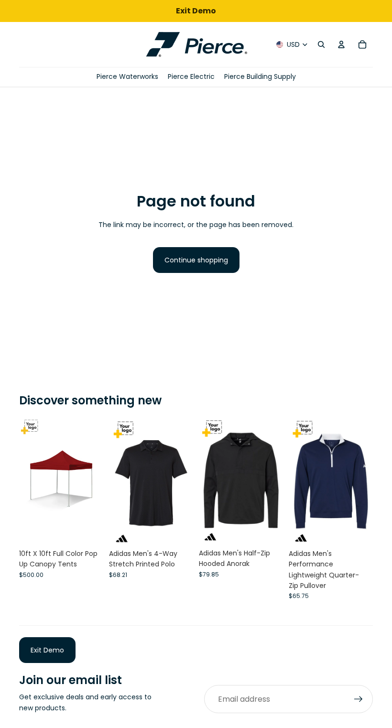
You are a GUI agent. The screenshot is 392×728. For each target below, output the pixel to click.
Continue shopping (196, 260)
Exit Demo (47, 650)
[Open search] (321, 44)
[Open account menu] (341, 44)
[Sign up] (358, 699)
